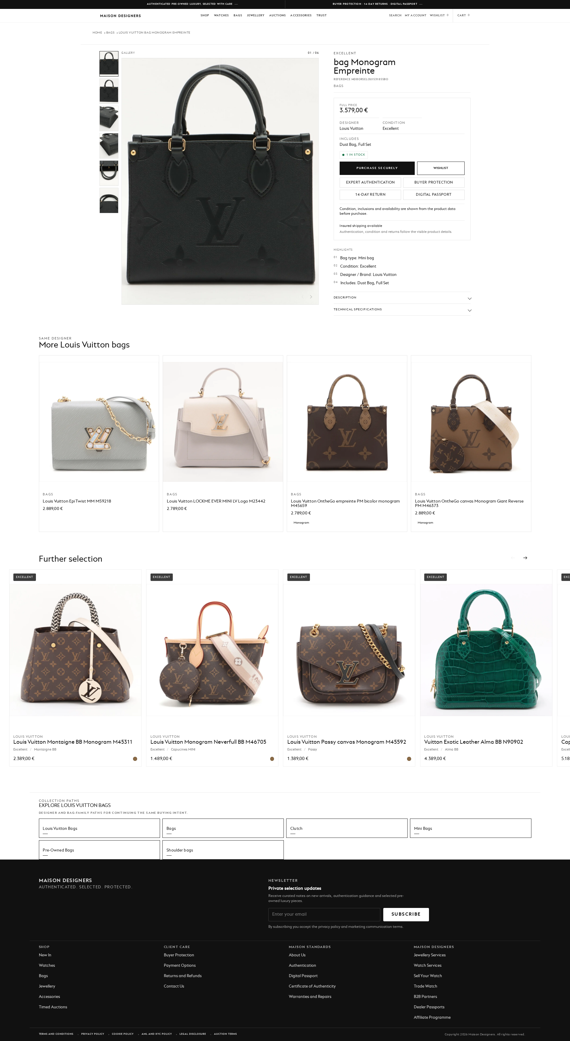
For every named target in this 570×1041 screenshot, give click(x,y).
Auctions (277, 15)
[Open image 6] (108, 200)
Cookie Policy (123, 1034)
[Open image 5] (108, 173)
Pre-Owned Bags (58, 850)
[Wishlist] (441, 168)
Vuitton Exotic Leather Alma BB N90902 (473, 742)
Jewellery (256, 15)
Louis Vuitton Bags (60, 829)
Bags (238, 15)
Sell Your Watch (428, 976)
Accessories (301, 15)
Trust (321, 15)
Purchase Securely (377, 168)
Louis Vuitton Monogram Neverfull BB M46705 (208, 742)
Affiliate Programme (432, 1018)
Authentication (302, 966)
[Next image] (311, 297)
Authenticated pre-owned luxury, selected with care (190, 4)
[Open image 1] (108, 64)
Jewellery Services (430, 955)
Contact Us (174, 986)
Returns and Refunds (183, 976)
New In (45, 955)
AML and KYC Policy (157, 1034)
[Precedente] (512, 558)
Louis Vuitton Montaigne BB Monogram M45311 (72, 742)
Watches (221, 15)
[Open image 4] (108, 146)
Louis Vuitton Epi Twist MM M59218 (77, 501)
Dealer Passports (429, 1007)
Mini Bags (423, 829)
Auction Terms (225, 1034)
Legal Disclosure (193, 1034)
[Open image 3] (108, 118)
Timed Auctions (53, 1007)
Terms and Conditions (56, 1034)
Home (97, 32)
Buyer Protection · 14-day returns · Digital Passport (375, 4)
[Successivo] (525, 558)
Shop (205, 15)
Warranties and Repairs (310, 997)
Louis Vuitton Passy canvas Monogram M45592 (346, 742)
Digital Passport (303, 976)
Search (395, 15)
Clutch (296, 829)
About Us (297, 955)
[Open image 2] (108, 91)
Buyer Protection (179, 955)
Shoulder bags (180, 850)
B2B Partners (425, 997)
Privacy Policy (92, 1034)
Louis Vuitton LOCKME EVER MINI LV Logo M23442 (216, 501)
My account (416, 15)
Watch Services (427, 966)
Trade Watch (425, 986)
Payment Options (180, 966)
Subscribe (406, 914)
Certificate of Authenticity (312, 986)
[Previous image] (303, 297)
